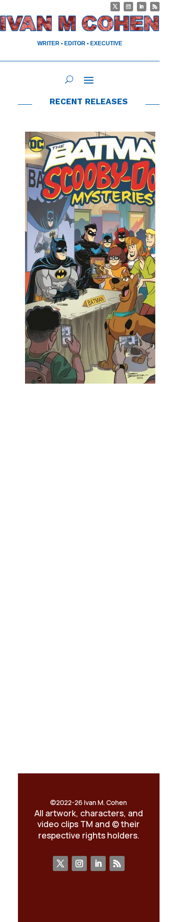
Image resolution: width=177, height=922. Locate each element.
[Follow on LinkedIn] (141, 6)
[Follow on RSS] (155, 6)
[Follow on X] (115, 6)
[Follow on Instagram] (128, 6)
